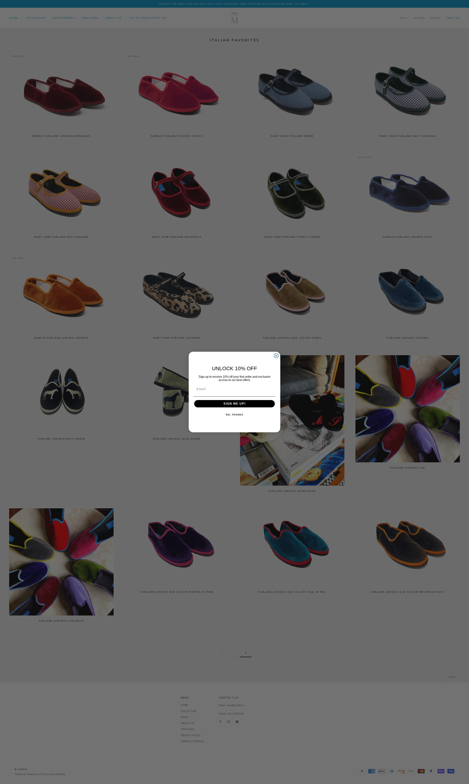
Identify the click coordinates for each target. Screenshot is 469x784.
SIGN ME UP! (235, 403)
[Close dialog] (276, 356)
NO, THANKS (234, 414)
